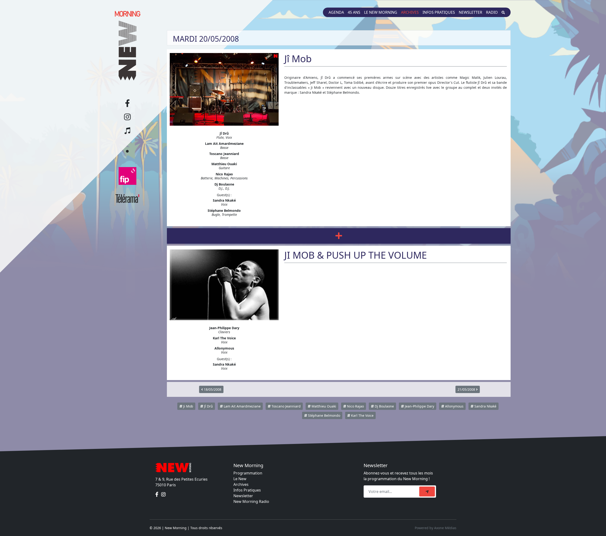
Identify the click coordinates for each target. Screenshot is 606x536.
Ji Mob (187, 406)
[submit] (427, 491)
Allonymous (453, 406)
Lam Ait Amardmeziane (242, 406)
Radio (492, 12)
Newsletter (470, 12)
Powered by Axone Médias (435, 528)
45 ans (354, 12)
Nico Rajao (355, 406)
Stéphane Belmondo (323, 415)
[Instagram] (163, 494)
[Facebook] (157, 494)
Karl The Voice (362, 415)
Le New (239, 478)
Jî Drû (208, 406)
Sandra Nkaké (484, 406)
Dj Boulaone (384, 406)
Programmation (247, 473)
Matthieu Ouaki (323, 406)
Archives (410, 12)
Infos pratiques (439, 12)
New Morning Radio (251, 501)
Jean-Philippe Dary (419, 406)
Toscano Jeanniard (286, 406)
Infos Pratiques (247, 490)
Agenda (336, 12)
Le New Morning (380, 12)
